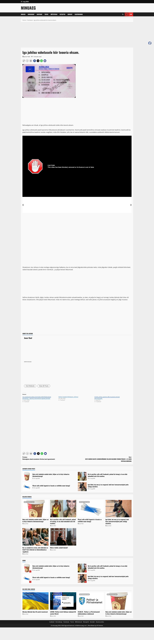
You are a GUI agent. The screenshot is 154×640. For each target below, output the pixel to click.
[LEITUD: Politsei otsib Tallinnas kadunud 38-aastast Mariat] (63, 601)
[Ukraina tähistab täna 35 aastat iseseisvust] (35, 601)
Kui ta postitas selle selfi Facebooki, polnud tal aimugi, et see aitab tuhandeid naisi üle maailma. (82, 476)
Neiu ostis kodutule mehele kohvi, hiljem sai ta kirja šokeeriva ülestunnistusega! (26, 476)
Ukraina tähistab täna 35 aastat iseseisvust (35, 612)
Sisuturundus (79, 14)
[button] (122, 14)
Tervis (46, 14)
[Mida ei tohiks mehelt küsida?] (63, 537)
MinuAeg (28, 8)
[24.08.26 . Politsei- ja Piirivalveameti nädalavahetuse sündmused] (91, 601)
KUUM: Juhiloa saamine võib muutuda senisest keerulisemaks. (107, 397)
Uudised (23, 14)
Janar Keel (27, 56)
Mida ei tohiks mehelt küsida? (59, 548)
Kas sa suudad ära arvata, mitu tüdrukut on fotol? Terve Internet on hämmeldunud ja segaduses (35, 550)
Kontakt (70, 14)
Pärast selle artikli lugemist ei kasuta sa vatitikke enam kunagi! (26, 486)
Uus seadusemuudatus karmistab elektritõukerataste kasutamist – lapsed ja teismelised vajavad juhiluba (36, 397)
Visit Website (30, 386)
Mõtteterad (54, 14)
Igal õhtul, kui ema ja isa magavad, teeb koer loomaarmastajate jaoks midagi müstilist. (82, 486)
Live (131, 14)
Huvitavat (39, 14)
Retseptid (62, 14)
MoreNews (91, 625)
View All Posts (43, 386)
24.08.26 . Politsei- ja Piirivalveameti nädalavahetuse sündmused (89, 613)
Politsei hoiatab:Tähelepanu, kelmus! (68, 397)
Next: (108, 459)
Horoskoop (31, 14)
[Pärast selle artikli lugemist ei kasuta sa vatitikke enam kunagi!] (91, 508)
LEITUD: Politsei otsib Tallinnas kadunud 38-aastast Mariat (63, 613)
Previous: (38, 458)
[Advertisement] (69, 35)
